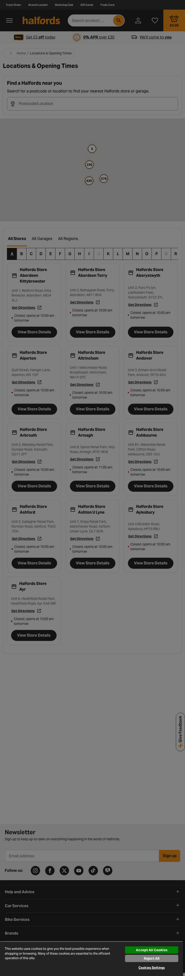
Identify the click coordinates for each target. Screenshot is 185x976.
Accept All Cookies (151, 950)
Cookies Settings (152, 968)
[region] (91, 958)
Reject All (151, 958)
